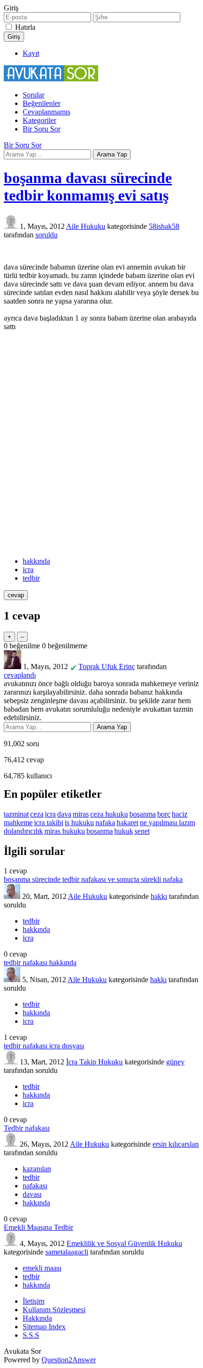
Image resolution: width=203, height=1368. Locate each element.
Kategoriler (39, 120)
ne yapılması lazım (167, 823)
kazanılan (37, 1169)
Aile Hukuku (85, 226)
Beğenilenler (41, 103)
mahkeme (18, 823)
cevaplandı (20, 675)
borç (163, 814)
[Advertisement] (101, 444)
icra (28, 570)
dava (64, 814)
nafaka (105, 823)
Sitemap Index (44, 1327)
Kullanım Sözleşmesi (54, 1310)
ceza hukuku (109, 814)
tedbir (31, 578)
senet (142, 831)
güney (175, 1062)
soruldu (46, 235)
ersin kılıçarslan (175, 1144)
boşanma (142, 814)
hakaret (127, 823)
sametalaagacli (66, 1252)
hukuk (123, 831)
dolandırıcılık (23, 831)
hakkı (159, 896)
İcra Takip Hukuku (94, 1062)
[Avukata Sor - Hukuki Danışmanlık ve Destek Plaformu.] (51, 79)
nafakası (35, 1186)
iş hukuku (79, 823)
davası (32, 1194)
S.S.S (31, 1335)
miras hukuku (64, 831)
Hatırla (25, 27)
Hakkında (37, 1318)
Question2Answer (69, 1360)
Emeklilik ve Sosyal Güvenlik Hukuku (124, 1243)
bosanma (99, 831)
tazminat (16, 814)
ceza (36, 814)
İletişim (33, 1301)
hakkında (36, 561)
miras (81, 814)
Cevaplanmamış (46, 112)
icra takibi (48, 823)
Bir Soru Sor (41, 129)
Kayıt (31, 53)
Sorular (33, 95)
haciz (179, 814)
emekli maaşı (42, 1268)
